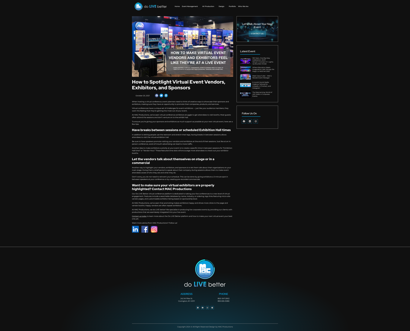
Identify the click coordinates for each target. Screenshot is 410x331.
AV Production (208, 6)
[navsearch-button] (263, 6)
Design (221, 6)
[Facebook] (244, 121)
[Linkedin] (250, 121)
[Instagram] (256, 121)
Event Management (190, 6)
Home (177, 6)
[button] (156, 95)
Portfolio (232, 6)
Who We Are (243, 6)
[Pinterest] (212, 307)
